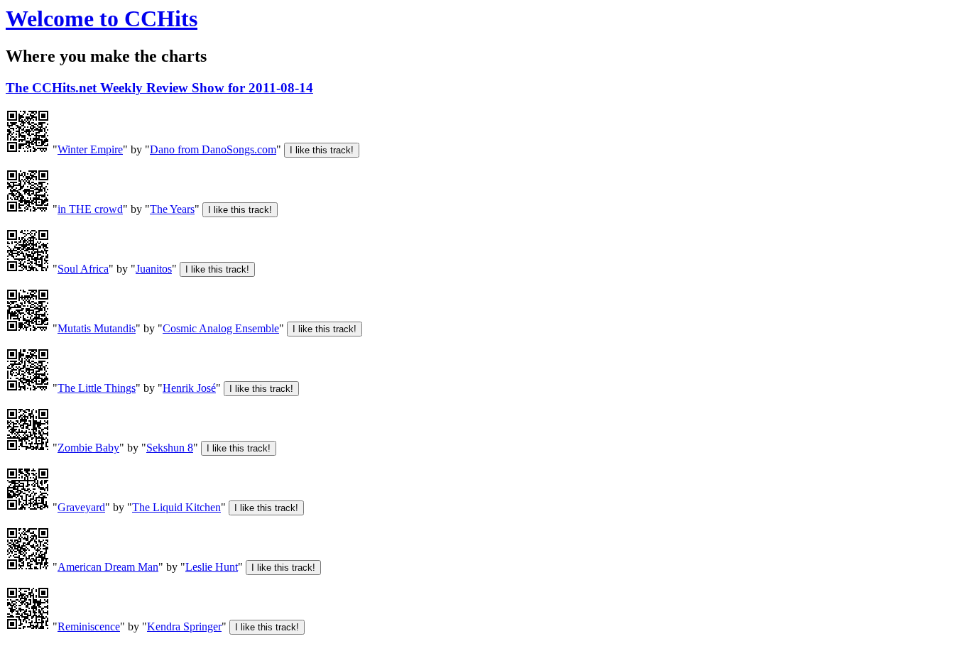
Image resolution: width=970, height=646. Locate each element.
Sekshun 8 (169, 448)
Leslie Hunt (211, 567)
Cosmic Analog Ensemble (221, 328)
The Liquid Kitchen (176, 507)
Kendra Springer (184, 626)
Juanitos (154, 269)
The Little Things (97, 388)
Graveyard (81, 507)
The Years (172, 209)
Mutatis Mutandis (97, 328)
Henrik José (189, 388)
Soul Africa (83, 269)
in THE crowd (90, 209)
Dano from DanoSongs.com (213, 149)
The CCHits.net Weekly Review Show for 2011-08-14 (159, 87)
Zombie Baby (88, 448)
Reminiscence (89, 626)
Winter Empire (90, 149)
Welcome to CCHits (101, 18)
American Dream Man (108, 567)
